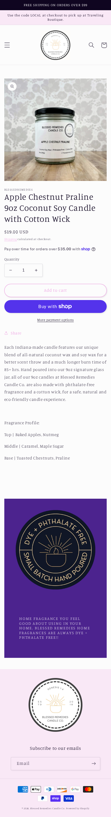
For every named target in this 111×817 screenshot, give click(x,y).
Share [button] (16, 333)
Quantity (11, 259)
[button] (7, 45)
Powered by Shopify (77, 808)
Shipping (10, 239)
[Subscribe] (94, 763)
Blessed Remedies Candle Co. (47, 808)
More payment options (55, 320)
